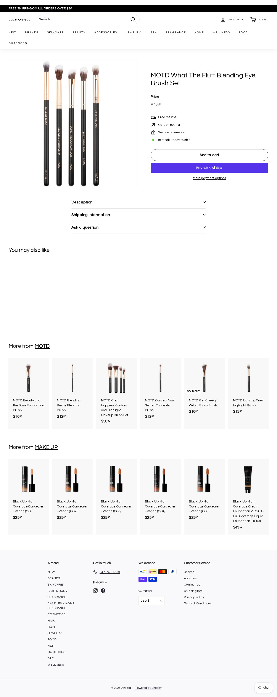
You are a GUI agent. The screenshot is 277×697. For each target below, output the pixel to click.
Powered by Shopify (148, 687)
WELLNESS (221, 32)
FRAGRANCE (176, 32)
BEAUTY (79, 32)
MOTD (42, 346)
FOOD (243, 32)
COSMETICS (57, 614)
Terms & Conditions (198, 603)
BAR (51, 658)
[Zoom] (72, 123)
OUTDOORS (18, 43)
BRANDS (31, 32)
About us (190, 578)
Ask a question (84, 227)
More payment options (209, 178)
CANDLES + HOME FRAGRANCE (61, 606)
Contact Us (192, 584)
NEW (12, 32)
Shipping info (193, 590)
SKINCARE (55, 32)
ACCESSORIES (105, 32)
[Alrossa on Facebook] (103, 590)
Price (155, 96)
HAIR (51, 620)
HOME (199, 32)
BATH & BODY (58, 590)
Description (82, 202)
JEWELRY (133, 32)
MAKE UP (46, 447)
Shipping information (90, 215)
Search (189, 572)
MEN (153, 32)
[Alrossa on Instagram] (95, 590)
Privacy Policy (194, 597)
